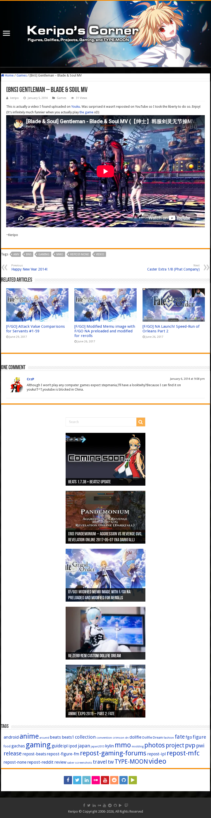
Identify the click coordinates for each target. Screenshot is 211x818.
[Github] (123, 780)
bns (28, 254)
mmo (59, 254)
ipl (65, 746)
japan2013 (97, 746)
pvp (190, 745)
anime (29, 736)
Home (9, 75)
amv (16, 254)
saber (70, 762)
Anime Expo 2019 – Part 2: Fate (91, 714)
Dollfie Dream (152, 737)
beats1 (68, 737)
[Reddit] (114, 780)
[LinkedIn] (86, 780)
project (175, 745)
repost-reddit (40, 762)
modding (138, 746)
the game (86, 112)
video (100, 254)
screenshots (83, 762)
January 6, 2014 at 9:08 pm (187, 379)
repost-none (79, 254)
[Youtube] (105, 780)
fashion (169, 737)
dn (127, 737)
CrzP (30, 379)
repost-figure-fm (63, 753)
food (7, 746)
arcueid (44, 737)
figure (199, 737)
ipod (72, 746)
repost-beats (34, 754)
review (60, 762)
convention (104, 737)
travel (100, 762)
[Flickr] (96, 780)
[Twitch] (143, 780)
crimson (118, 737)
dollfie (135, 737)
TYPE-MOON (131, 761)
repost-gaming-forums (113, 753)
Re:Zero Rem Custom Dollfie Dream (94, 656)
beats (55, 737)
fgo (189, 737)
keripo (14, 98)
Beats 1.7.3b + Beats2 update (89, 482)
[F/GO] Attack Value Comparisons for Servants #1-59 (35, 328)
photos (154, 745)
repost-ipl (156, 754)
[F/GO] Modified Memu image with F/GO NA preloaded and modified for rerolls (104, 331)
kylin (109, 745)
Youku (75, 106)
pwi (200, 746)
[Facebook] (68, 780)
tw (111, 762)
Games (21, 75)
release (13, 753)
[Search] (140, 422)
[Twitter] (77, 780)
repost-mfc (183, 753)
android (11, 737)
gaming (43, 254)
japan (84, 745)
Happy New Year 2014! (29, 267)
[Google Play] (133, 780)
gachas (18, 746)
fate (180, 736)
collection (85, 737)
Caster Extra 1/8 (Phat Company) (173, 267)
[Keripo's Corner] (105, 34)
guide (57, 745)
